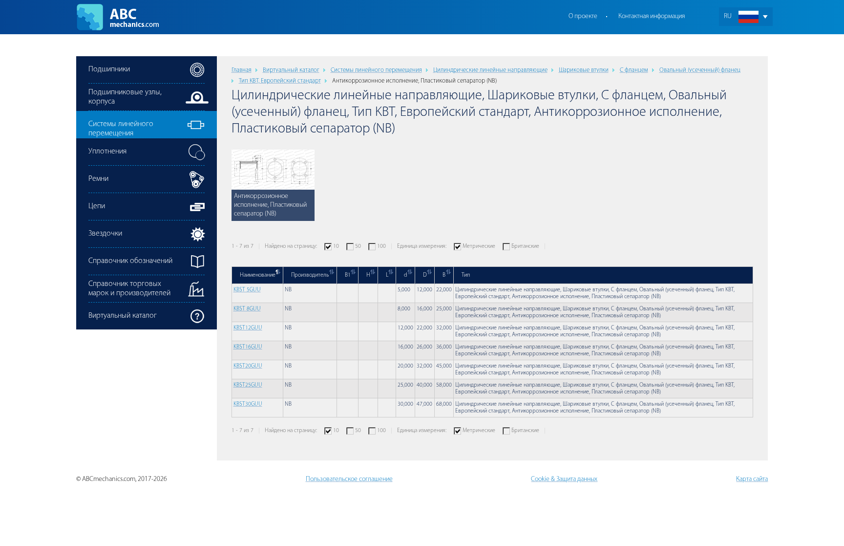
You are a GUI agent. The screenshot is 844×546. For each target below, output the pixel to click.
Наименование (257, 275)
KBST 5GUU (247, 290)
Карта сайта (752, 479)
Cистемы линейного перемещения (376, 70)
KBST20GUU (247, 366)
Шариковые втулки (584, 70)
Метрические (479, 246)
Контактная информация (651, 16)
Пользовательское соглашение (349, 479)
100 (381, 246)
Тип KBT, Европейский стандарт (280, 81)
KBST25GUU (247, 385)
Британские (525, 246)
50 (358, 246)
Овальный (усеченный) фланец (699, 70)
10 (336, 246)
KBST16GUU (247, 347)
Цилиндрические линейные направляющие (490, 70)
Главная (242, 70)
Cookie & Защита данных (564, 479)
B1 (348, 275)
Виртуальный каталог (291, 70)
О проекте (583, 16)
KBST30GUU (247, 404)
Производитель (310, 275)
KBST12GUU (247, 328)
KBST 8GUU (247, 309)
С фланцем (634, 70)
